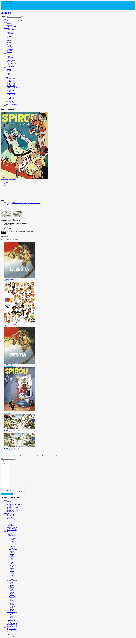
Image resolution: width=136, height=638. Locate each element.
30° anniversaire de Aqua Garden (12, 430)
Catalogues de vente (12, 64)
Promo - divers (10, 66)
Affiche (9, 40)
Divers (5, 53)
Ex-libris (9, 42)
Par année (6, 88)
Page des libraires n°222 (10, 325)
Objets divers (10, 76)
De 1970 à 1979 (11, 86)
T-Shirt (8, 73)
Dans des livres (10, 32)
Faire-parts (9, 52)
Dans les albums (11, 29)
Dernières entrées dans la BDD (14, 21)
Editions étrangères (11, 26)
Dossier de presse (11, 62)
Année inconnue (11, 95)
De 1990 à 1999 (11, 83)
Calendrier (9, 74)
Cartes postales (10, 45)
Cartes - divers (10, 47)
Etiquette (9, 71)
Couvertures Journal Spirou (14, 87)
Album (5, 22)
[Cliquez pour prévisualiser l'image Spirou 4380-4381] (24, 178)
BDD (5, 19)
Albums (9, 23)
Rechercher (3, 16)
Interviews (9, 54)
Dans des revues (11, 30)
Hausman (6, 183)
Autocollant (10, 70)
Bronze (9, 69)
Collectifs (9, 25)
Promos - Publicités (8, 59)
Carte (5, 43)
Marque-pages (10, 49)
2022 (5, 185)
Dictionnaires (10, 57)
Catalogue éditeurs (11, 63)
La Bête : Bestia (8, 364)
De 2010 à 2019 (11, 80)
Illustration (6, 28)
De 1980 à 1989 (11, 84)
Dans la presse (10, 33)
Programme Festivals (12, 60)
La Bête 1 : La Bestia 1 (9, 279)
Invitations (9, 50)
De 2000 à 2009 (11, 81)
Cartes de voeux (11, 46)
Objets (5, 67)
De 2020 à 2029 (11, 79)
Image (5, 35)
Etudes (8, 56)
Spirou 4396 (7, 412)
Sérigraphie (10, 37)
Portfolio (9, 36)
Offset (8, 39)
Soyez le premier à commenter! (8, 179)
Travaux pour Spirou (9, 77)
